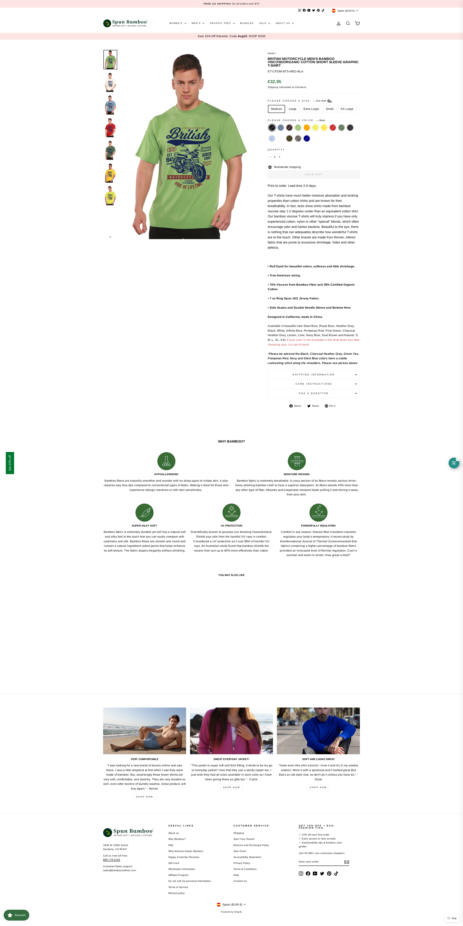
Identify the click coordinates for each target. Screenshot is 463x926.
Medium (276, 108)
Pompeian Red (332, 127)
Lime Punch (315, 127)
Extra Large (311, 108)
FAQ (170, 845)
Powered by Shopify (231, 912)
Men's (196, 23)
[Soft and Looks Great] (318, 731)
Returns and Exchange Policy (251, 845)
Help (236, 875)
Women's (176, 23)
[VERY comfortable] (144, 731)
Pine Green (341, 127)
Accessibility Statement (247, 857)
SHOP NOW (257, 36)
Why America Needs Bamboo (185, 851)
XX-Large (347, 108)
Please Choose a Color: (296, 120)
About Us (283, 23)
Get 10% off (9, 463)
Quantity (276, 149)
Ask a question (314, 393)
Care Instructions (314, 383)
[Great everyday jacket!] (231, 731)
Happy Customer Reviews (183, 857)
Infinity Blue (272, 138)
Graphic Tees (221, 23)
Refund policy (176, 893)
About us (173, 833)
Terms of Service (178, 887)
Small (330, 108)
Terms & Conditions (245, 869)
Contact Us (240, 881)
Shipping (273, 87)
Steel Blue (280, 127)
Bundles (247, 23)
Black (272, 127)
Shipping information (314, 374)
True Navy (306, 138)
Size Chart (239, 851)
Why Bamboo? (177, 839)
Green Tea (298, 127)
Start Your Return (244, 839)
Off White (280, 138)
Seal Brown (289, 127)
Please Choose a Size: (297, 101)
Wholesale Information (181, 869)
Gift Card (173, 863)
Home (271, 53)
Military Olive (289, 138)
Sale (263, 23)
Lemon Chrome (324, 127)
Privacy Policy (241, 863)
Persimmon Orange (306, 127)
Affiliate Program (178, 875)
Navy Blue (350, 127)
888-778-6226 (111, 859)
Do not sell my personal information (189, 881)
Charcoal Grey (298, 138)
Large (293, 108)
